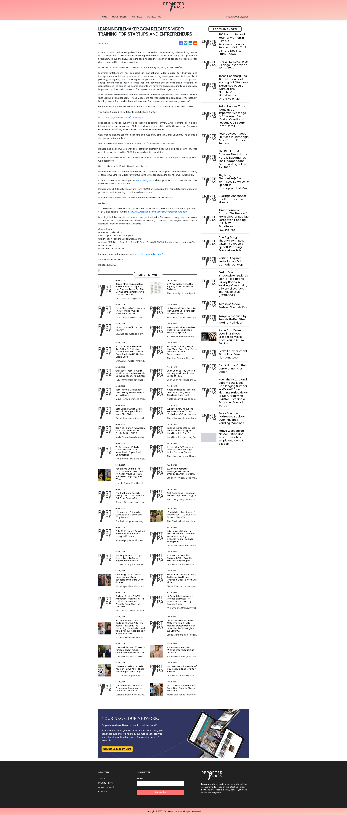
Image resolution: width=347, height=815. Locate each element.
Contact (102, 791)
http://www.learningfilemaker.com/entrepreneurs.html (157, 211)
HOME (104, 16)
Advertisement (106, 787)
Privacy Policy (105, 782)
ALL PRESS (137, 16)
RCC (100, 197)
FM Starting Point (145, 180)
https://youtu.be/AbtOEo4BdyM (156, 143)
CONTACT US (154, 16)
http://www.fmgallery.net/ (148, 254)
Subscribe (160, 792)
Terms (101, 778)
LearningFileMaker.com (120, 197)
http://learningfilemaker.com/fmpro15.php (121, 117)
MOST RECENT (119, 16)
